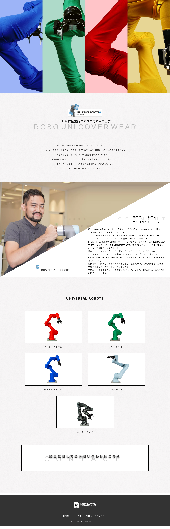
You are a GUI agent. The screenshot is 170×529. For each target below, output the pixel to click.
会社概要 (88, 516)
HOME (66, 516)
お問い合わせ (101, 516)
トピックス (77, 516)
